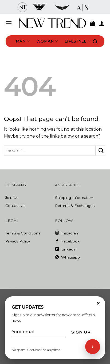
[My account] (101, 23)
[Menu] (9, 23)
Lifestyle (76, 41)
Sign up (80, 332)
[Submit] (101, 150)
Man (21, 41)
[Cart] (92, 23)
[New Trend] (52, 23)
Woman (45, 41)
